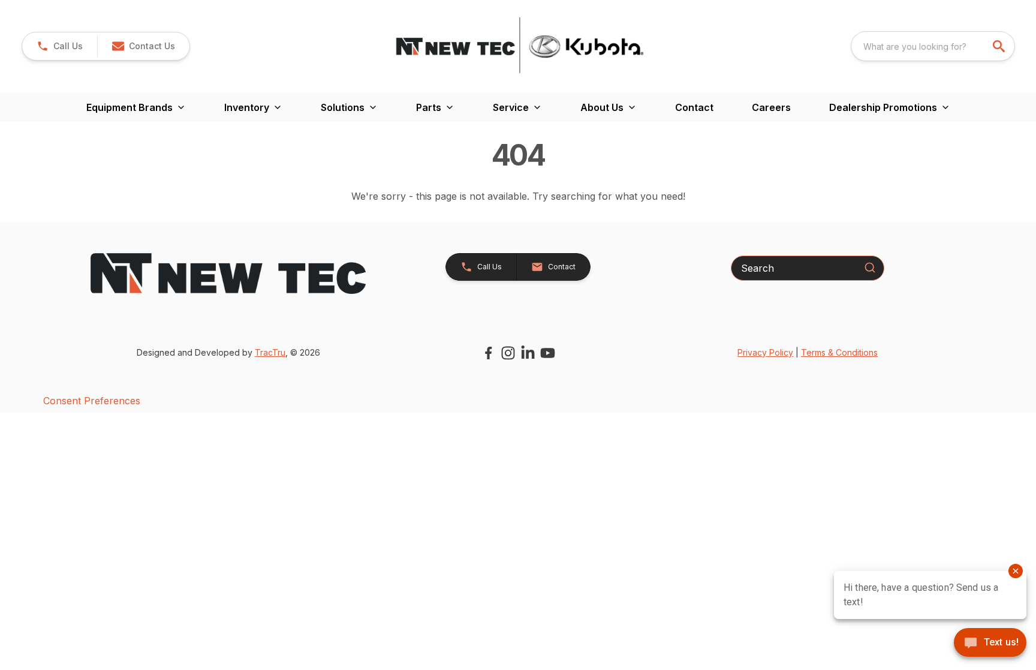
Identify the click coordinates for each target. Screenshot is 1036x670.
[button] (59, 46)
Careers (771, 107)
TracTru (270, 352)
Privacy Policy (765, 352)
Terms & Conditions (839, 352)
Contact (694, 107)
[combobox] (932, 46)
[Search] (870, 268)
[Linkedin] (527, 353)
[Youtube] (547, 353)
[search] (1000, 46)
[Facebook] (488, 353)
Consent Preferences (91, 401)
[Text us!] (990, 643)
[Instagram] (508, 353)
